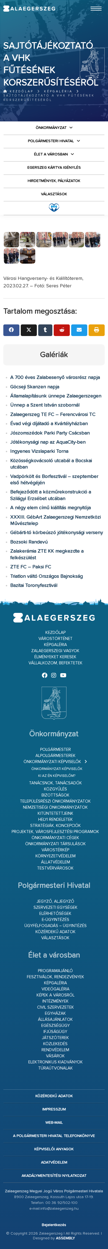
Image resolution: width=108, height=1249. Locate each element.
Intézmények (55, 1001)
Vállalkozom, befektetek (56, 663)
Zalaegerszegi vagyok (55, 651)
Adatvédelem (54, 1162)
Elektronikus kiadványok (55, 1062)
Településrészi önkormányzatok (55, 801)
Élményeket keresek (55, 657)
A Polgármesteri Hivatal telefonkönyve (54, 1136)
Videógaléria (56, 989)
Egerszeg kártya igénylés (54, 168)
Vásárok (55, 1056)
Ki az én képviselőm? (56, 776)
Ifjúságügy (55, 1032)
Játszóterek (55, 1038)
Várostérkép (55, 850)
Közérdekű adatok (55, 932)
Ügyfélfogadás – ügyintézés (55, 926)
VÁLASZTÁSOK (54, 194)
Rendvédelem (55, 1050)
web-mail (54, 1123)
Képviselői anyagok (54, 1149)
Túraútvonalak (55, 1068)
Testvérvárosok (55, 868)
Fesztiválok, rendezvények (55, 977)
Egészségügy (55, 1026)
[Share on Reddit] (62, 330)
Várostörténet (55, 639)
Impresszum (54, 1109)
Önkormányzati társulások (55, 844)
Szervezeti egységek (56, 907)
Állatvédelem (55, 862)
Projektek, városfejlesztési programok (55, 832)
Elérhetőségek (55, 914)
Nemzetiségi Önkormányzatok (55, 807)
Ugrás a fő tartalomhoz (91, 2)
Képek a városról (55, 995)
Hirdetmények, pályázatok (54, 181)
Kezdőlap (21, 91)
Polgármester (55, 750)
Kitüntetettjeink (55, 813)
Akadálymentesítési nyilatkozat (54, 1176)
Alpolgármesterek (55, 756)
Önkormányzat (51, 128)
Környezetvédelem (55, 856)
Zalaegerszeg (29, 8)
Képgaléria (58, 91)
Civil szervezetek (55, 1007)
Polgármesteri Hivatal (51, 141)
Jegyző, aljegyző (55, 901)
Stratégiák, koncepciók (55, 826)
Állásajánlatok (55, 1020)
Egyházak (55, 1013)
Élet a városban (51, 154)
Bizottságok (56, 795)
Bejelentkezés (54, 1225)
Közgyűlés (55, 789)
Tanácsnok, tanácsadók (55, 783)
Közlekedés (55, 1044)
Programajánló (55, 971)
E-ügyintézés (55, 920)
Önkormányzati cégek (55, 838)
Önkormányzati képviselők (52, 762)
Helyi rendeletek (55, 820)
